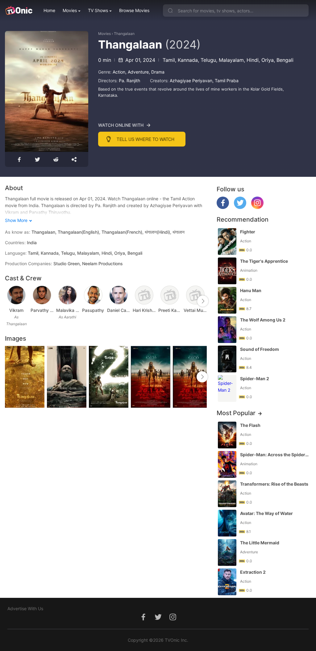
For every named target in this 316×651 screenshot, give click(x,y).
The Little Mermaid (259, 542)
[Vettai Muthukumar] (195, 295)
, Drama (156, 71)
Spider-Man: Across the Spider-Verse (275, 454)
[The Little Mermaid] (227, 552)
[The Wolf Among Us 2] (227, 329)
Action (119, 71)
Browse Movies (134, 10)
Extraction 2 (253, 572)
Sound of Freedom (259, 349)
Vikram (16, 310)
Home (49, 10)
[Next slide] (202, 301)
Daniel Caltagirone (118, 310)
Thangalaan (124, 33)
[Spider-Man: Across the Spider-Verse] (227, 464)
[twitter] (240, 207)
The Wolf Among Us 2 (262, 319)
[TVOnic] (18, 10)
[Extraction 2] (227, 581)
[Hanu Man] (227, 300)
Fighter (247, 231)
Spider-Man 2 (254, 378)
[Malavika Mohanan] (67, 295)
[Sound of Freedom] (227, 359)
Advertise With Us (25, 608)
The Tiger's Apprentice (264, 261)
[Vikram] (16, 295)
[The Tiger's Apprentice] (227, 270)
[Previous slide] (9, 301)
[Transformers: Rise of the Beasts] (227, 493)
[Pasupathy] (93, 295)
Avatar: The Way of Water (266, 513)
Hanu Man (250, 290)
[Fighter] (227, 241)
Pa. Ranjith (129, 80)
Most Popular (236, 413)
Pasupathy (93, 310)
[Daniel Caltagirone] (118, 295)
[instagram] (257, 207)
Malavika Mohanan (67, 310)
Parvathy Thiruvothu (42, 310)
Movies (70, 10)
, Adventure (137, 71)
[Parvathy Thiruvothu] (42, 295)
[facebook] (223, 207)
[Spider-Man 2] (227, 388)
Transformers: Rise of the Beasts (274, 484)
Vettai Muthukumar (195, 310)
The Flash (250, 425)
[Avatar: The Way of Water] (227, 523)
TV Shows (98, 10)
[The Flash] (227, 435)
